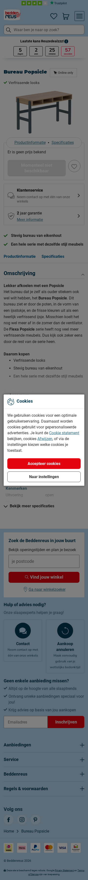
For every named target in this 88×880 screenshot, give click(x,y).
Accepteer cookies (44, 463)
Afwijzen (44, 438)
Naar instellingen (44, 476)
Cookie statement (64, 432)
